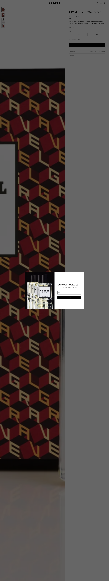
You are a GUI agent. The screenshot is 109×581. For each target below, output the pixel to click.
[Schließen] (82, 274)
